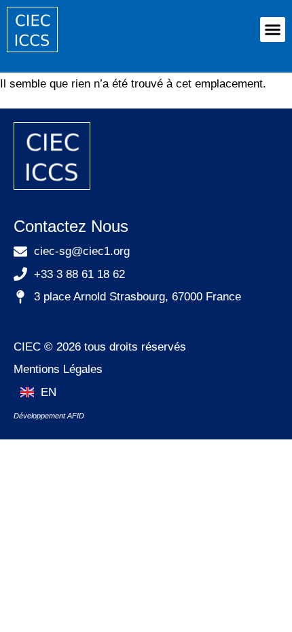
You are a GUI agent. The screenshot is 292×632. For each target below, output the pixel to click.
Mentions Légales (58, 369)
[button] (273, 30)
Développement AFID (49, 416)
